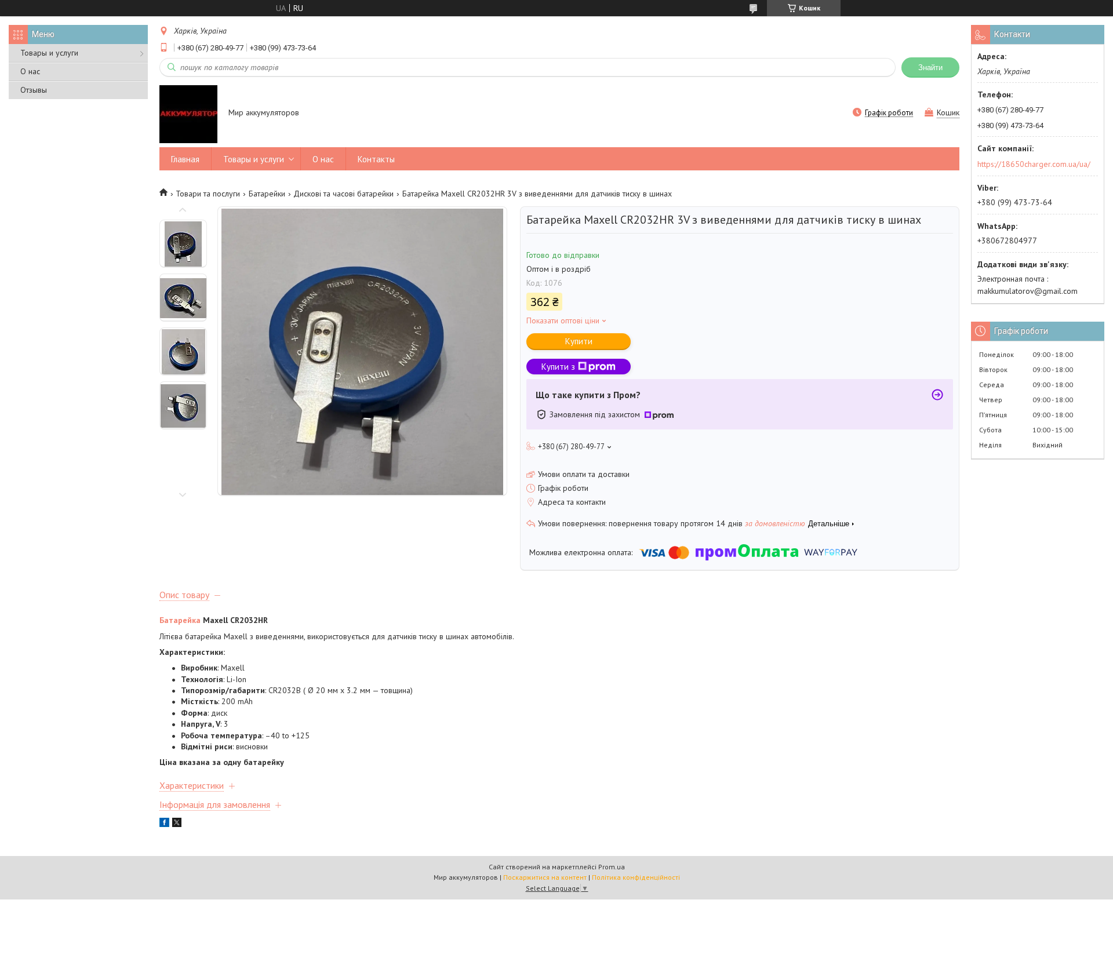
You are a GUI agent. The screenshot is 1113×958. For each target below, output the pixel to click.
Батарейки (267, 193)
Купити (578, 341)
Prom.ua (611, 866)
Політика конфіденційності (636, 877)
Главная (185, 159)
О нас (30, 71)
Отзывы (33, 90)
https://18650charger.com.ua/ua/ (1033, 164)
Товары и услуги (49, 53)
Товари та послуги (208, 193)
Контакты (376, 159)
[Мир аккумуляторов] (188, 113)
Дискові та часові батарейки (343, 193)
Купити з (558, 366)
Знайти (930, 67)
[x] (176, 824)
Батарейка (180, 620)
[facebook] (164, 824)
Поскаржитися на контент (545, 877)
